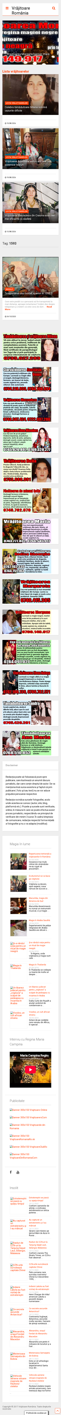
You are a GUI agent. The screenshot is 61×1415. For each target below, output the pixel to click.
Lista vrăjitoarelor (15, 71)
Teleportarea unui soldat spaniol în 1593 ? (28, 293)
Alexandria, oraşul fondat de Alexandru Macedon (38, 1334)
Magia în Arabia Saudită (39, 920)
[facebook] (11, 1172)
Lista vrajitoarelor (17, 103)
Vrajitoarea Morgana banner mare (28, 54)
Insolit (10, 289)
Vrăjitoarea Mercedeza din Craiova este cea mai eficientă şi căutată (29, 217)
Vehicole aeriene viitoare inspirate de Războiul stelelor (38, 1378)
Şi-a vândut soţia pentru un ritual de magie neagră (39, 945)
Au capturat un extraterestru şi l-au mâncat (37, 1223)
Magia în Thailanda (37, 965)
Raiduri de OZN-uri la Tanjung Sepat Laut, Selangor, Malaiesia (38, 1245)
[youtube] (17, 1172)
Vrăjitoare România (21, 10)
